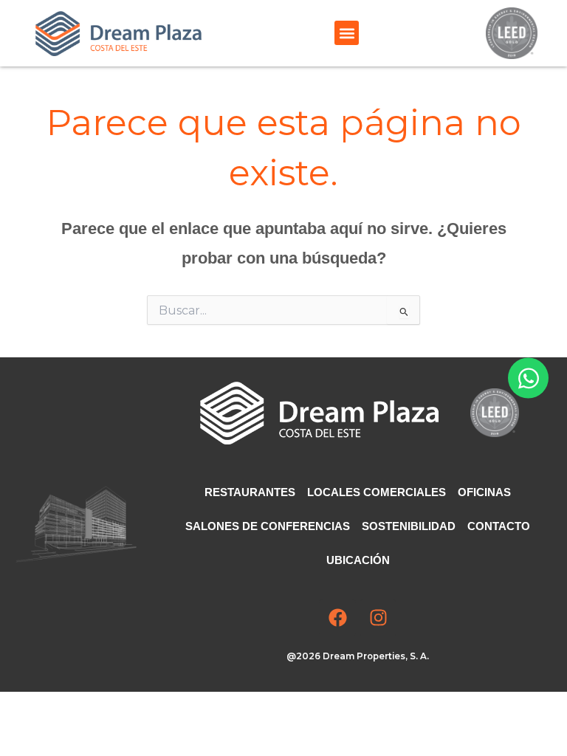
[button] (346, 33)
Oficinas (484, 492)
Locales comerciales (376, 492)
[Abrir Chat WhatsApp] (528, 378)
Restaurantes (250, 492)
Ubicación (358, 560)
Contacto (498, 526)
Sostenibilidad (409, 526)
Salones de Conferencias (267, 526)
